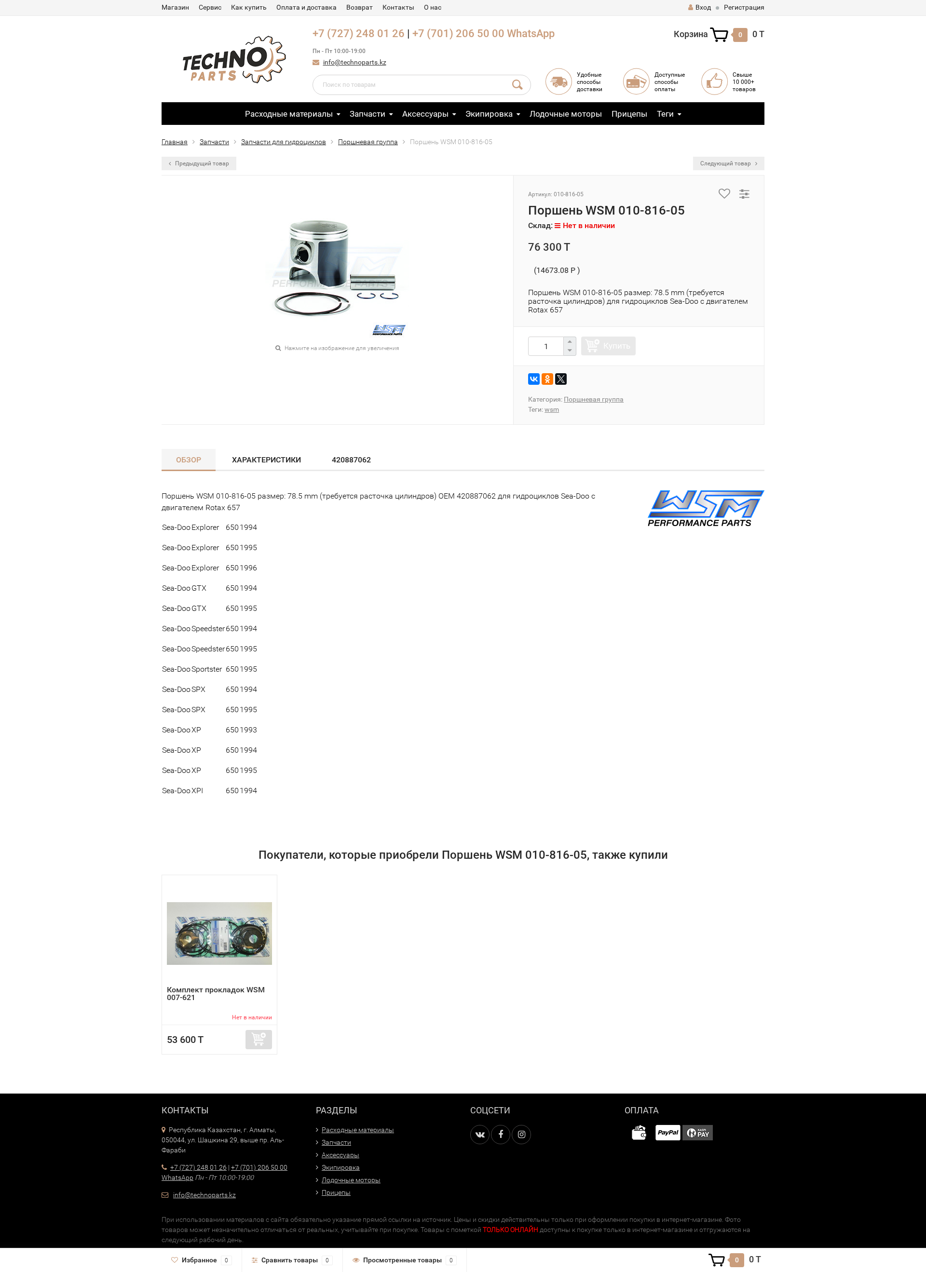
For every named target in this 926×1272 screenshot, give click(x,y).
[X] (561, 379)
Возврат (359, 7)
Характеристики (266, 459)
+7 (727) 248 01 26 (359, 33)
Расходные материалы (289, 114)
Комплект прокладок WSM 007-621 (216, 993)
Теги (665, 114)
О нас (432, 7)
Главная (175, 142)
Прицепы (629, 114)
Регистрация (744, 7)
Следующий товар (726, 163)
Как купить (249, 7)
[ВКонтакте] (534, 379)
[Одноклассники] (547, 379)
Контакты (398, 7)
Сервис (210, 7)
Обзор (188, 459)
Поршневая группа (368, 142)
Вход (703, 7)
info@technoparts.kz (354, 62)
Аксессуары (425, 114)
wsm (552, 409)
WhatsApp (531, 33)
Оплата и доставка (306, 7)
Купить (616, 346)
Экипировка (489, 114)
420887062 (351, 459)
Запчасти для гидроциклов (283, 142)
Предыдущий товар (201, 163)
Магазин (175, 7)
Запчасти (367, 114)
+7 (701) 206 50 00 (458, 33)
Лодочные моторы (566, 114)
